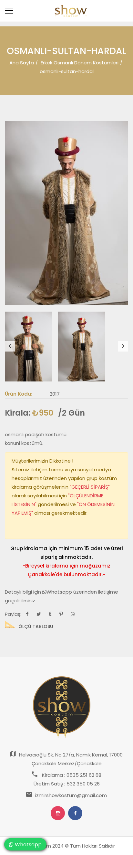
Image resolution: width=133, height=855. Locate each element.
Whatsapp (59, 591)
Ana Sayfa (21, 62)
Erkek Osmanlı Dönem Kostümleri (79, 62)
